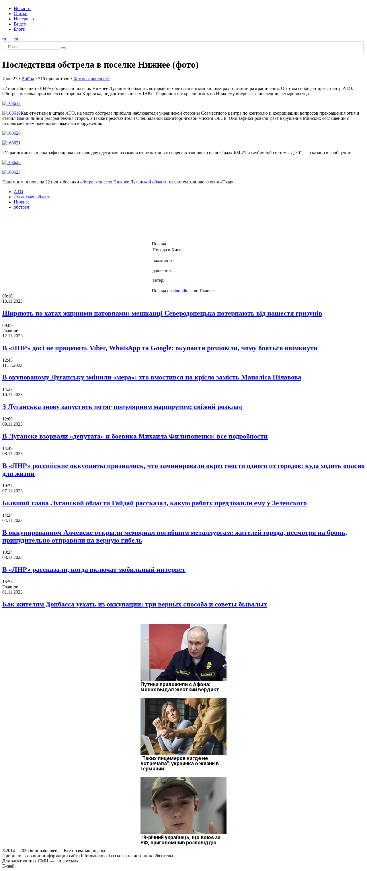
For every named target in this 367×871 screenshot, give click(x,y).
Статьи (21, 13)
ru (4, 38)
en (16, 38)
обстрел (21, 207)
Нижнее (22, 201)
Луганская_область (32, 196)
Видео (20, 23)
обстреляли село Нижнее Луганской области (124, 181)
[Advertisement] (92, 227)
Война (28, 78)
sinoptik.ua (183, 290)
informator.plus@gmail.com (42, 866)
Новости (22, 8)
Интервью (24, 18)
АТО (18, 191)
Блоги (20, 29)
